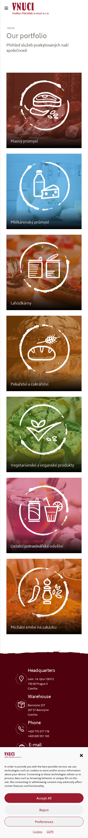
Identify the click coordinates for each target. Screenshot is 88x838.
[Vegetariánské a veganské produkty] (44, 434)
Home (10, 28)
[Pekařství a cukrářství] (44, 353)
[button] (81, 755)
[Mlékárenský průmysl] (44, 191)
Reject (44, 810)
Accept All (44, 798)
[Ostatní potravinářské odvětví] (44, 515)
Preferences (44, 822)
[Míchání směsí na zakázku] (44, 596)
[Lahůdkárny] (44, 272)
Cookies (37, 831)
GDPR (50, 831)
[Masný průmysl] (44, 110)
